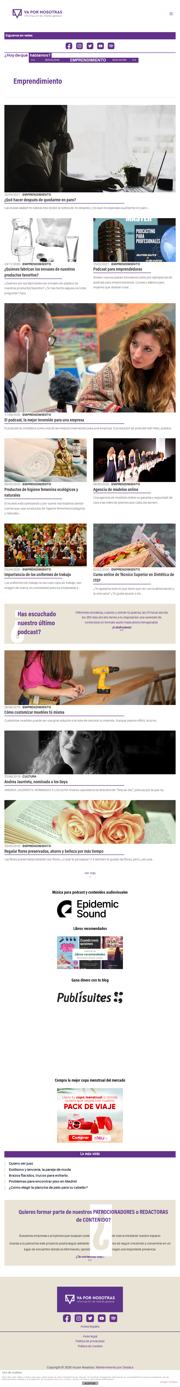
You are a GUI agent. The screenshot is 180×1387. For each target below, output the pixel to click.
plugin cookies (169, 1382)
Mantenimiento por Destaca (114, 1367)
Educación (119, 60)
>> (134, 59)
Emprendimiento (88, 60)
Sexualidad (52, 60)
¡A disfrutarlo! (121, 627)
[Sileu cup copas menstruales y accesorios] (90, 1115)
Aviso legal (90, 1336)
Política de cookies (90, 1346)
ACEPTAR (90, 1383)
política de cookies (61, 1379)
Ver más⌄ (90, 875)
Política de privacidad (90, 1341)
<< (33, 59)
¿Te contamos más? (90, 1256)
